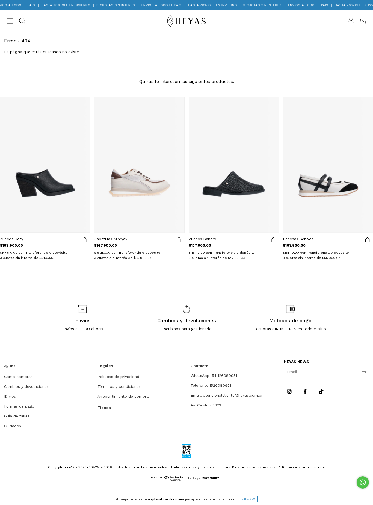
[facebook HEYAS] (306, 391)
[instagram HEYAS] (290, 391)
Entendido (248, 499)
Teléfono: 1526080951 (211, 385)
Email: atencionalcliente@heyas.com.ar (227, 395)
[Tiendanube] (167, 479)
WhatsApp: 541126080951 (214, 375)
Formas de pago (19, 406)
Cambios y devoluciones (26, 386)
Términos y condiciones (119, 386)
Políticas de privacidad (118, 376)
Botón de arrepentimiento (303, 467)
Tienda (104, 407)
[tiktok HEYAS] (321, 391)
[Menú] (10, 22)
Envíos (10, 396)
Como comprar (18, 376)
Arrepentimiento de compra (123, 396)
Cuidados (12, 426)
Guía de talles (16, 416)
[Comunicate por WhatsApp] (363, 482)
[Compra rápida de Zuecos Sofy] (84, 240)
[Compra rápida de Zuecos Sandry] (273, 240)
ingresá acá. (266, 467)
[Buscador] (22, 22)
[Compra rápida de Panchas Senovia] (367, 240)
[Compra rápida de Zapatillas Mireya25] (179, 240)
